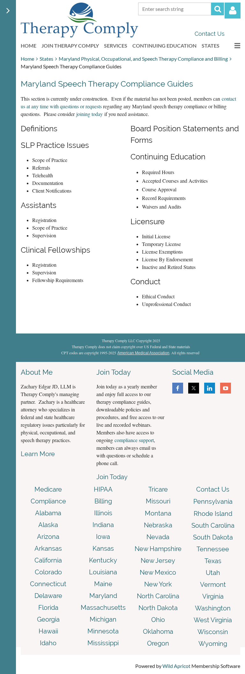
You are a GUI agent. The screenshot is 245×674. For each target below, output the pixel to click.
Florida (48, 607)
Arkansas (48, 548)
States (46, 59)
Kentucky (103, 560)
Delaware (48, 596)
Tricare (158, 489)
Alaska (48, 525)
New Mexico (158, 572)
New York (158, 584)
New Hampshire (158, 549)
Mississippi (103, 643)
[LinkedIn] (209, 388)
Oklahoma (158, 631)
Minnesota (103, 631)
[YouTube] (225, 388)
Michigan (103, 619)
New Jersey (158, 560)
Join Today (112, 477)
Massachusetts (103, 607)
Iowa (103, 536)
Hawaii (48, 631)
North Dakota (158, 608)
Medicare (48, 489)
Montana (158, 513)
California (48, 560)
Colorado (48, 572)
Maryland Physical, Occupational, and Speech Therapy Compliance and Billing (143, 59)
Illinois (103, 513)
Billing (103, 501)
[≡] (232, 45)
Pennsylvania (213, 501)
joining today (89, 114)
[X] (193, 388)
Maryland (103, 596)
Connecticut (48, 584)
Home (27, 59)
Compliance (48, 501)
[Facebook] (177, 388)
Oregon (158, 643)
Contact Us (210, 33)
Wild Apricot (176, 666)
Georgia (48, 619)
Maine (103, 584)
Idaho (48, 643)
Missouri (158, 501)
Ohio (158, 620)
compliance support (134, 440)
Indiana (103, 525)
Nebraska (158, 525)
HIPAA (103, 489)
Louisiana (103, 572)
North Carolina (158, 596)
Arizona (48, 536)
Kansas (103, 548)
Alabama (48, 513)
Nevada (157, 537)
